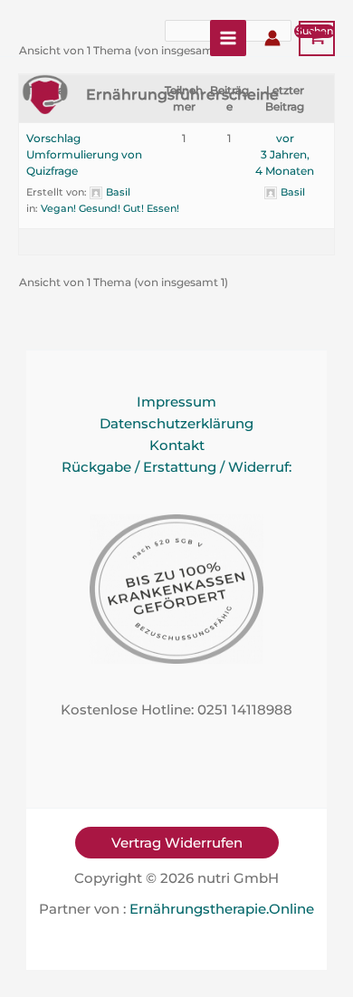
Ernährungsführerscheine (182, 94)
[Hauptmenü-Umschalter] (228, 38)
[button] (177, 842)
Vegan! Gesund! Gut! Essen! (110, 208)
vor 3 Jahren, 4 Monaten (284, 154)
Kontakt (177, 445)
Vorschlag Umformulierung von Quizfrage (84, 154)
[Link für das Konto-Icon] (272, 38)
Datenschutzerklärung (176, 424)
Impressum (176, 402)
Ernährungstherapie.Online (221, 909)
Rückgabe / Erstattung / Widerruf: (176, 467)
